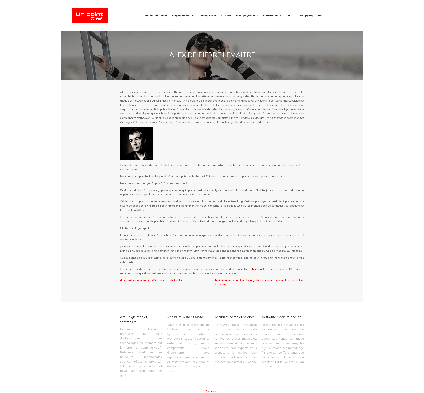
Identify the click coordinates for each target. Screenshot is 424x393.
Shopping (306, 15)
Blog (320, 15)
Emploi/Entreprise (183, 15)
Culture (226, 15)
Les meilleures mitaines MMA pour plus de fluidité (152, 280)
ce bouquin (255, 269)
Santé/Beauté (272, 15)
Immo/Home (208, 15)
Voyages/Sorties (247, 15)
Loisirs (291, 15)
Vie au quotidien (156, 15)
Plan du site (212, 391)
